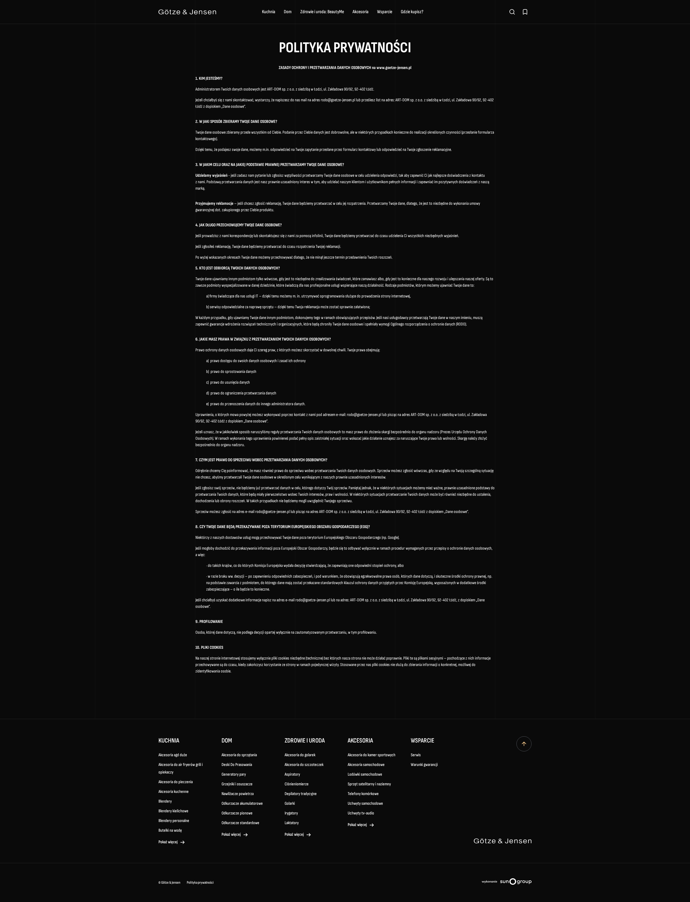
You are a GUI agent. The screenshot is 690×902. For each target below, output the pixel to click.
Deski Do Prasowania (237, 764)
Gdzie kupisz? (412, 12)
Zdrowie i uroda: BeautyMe (322, 12)
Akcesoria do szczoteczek (304, 764)
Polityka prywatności (200, 882)
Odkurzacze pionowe (237, 813)
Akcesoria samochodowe (366, 764)
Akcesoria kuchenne (173, 791)
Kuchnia (268, 12)
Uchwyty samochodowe (365, 803)
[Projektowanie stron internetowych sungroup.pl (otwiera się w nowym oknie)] (507, 882)
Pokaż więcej (168, 842)
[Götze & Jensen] (187, 12)
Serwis (416, 755)
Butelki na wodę (170, 830)
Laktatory (292, 822)
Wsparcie (384, 12)
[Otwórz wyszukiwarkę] (512, 12)
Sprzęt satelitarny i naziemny (369, 784)
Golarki (290, 803)
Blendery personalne (173, 820)
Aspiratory (292, 774)
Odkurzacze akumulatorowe (242, 803)
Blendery (165, 801)
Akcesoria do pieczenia (175, 782)
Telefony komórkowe (363, 793)
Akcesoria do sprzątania (239, 755)
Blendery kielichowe (173, 811)
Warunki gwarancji (424, 764)
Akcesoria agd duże (172, 755)
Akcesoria (360, 12)
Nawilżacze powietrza (238, 793)
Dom (288, 12)
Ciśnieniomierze (297, 784)
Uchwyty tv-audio (361, 813)
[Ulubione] (525, 12)
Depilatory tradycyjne (301, 793)
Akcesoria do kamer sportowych (371, 755)
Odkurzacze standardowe (240, 822)
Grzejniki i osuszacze (237, 784)
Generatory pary (234, 774)
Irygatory (291, 813)
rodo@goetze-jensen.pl (338, 100)
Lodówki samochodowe (365, 774)
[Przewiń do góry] (524, 743)
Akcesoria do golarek (300, 755)
